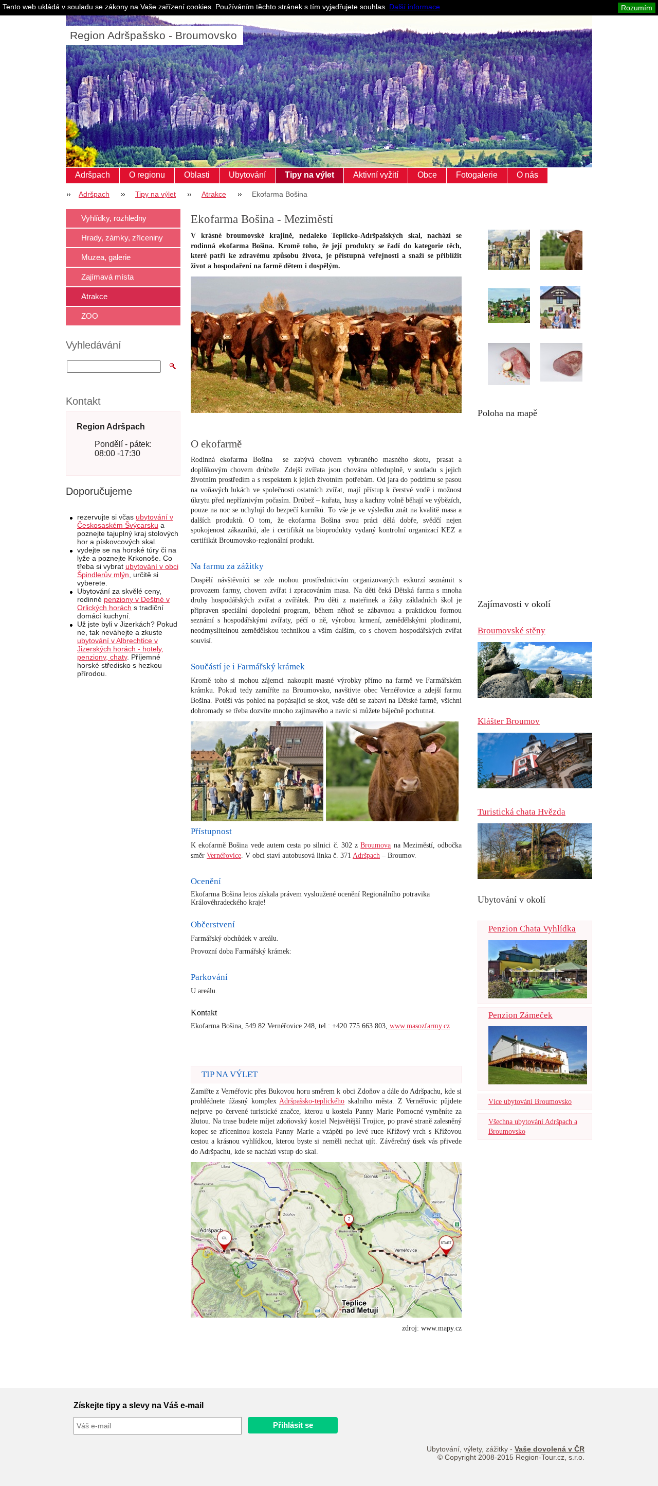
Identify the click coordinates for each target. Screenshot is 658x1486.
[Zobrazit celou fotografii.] (518, 249)
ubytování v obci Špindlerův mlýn (127, 570)
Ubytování (247, 174)
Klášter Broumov (509, 721)
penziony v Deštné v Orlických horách (123, 603)
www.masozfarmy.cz (419, 1026)
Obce (427, 174)
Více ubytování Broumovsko (530, 1101)
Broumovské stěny (511, 630)
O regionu (147, 174)
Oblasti (197, 174)
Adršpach (92, 174)
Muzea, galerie (106, 257)
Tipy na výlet (309, 174)
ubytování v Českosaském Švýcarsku (125, 521)
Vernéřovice (224, 855)
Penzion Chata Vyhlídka (532, 929)
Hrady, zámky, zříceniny (122, 237)
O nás (527, 174)
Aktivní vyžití (375, 174)
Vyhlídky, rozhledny (114, 218)
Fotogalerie (477, 174)
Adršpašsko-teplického (311, 1101)
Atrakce (214, 194)
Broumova (375, 845)
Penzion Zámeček (520, 1015)
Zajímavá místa (107, 276)
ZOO (89, 316)
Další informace (414, 7)
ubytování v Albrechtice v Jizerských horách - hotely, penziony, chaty (120, 648)
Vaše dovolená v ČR (549, 1449)
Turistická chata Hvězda (521, 812)
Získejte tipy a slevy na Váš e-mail (139, 1405)
